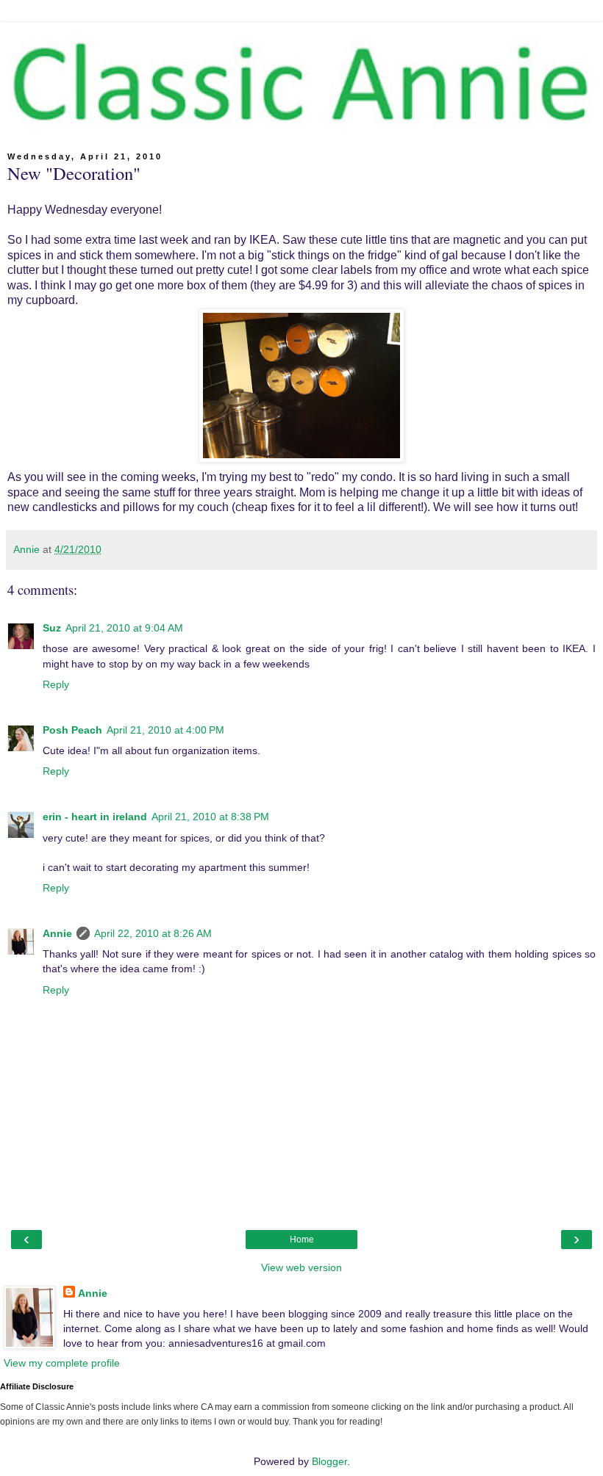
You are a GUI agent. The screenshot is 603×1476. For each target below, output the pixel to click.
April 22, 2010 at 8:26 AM (153, 933)
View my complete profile (62, 1363)
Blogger (329, 1461)
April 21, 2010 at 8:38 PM (210, 816)
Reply (56, 684)
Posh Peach (72, 730)
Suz (52, 628)
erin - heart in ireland (95, 816)
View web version (301, 1267)
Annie (57, 933)
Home (302, 1239)
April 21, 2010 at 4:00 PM (165, 730)
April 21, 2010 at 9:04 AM (124, 628)
